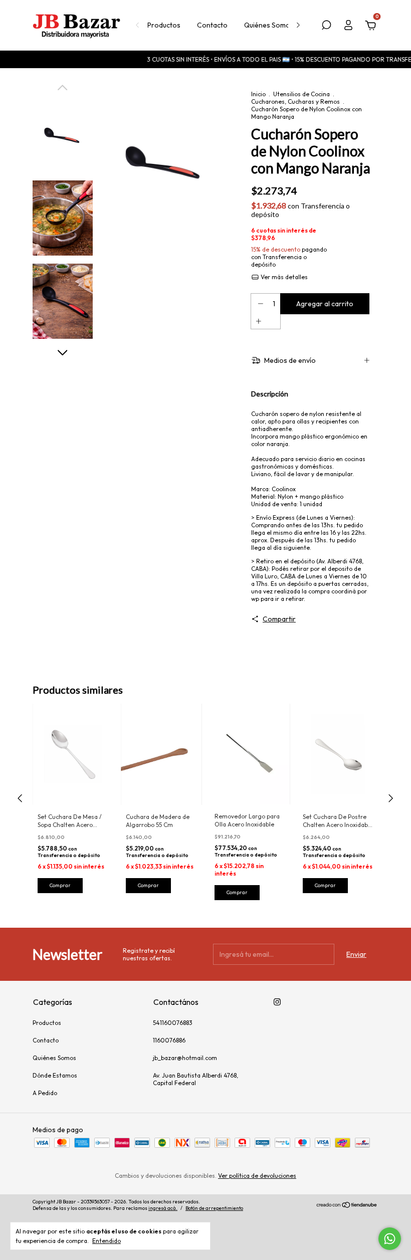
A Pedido (45, 1093)
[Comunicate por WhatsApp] (389, 1238)
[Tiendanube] (347, 1205)
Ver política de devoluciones (257, 1175)
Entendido (106, 1240)
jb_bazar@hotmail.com (185, 1058)
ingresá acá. (162, 1208)
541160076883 (172, 1022)
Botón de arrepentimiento (214, 1208)
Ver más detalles (283, 277)
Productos (163, 25)
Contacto (212, 25)
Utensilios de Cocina (301, 94)
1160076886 (169, 1040)
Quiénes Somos (269, 25)
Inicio (258, 94)
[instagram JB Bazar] (277, 1002)
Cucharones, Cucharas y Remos (295, 101)
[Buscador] (326, 26)
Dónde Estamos (55, 1075)
